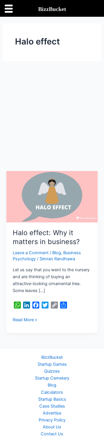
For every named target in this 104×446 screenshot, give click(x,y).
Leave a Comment (31, 252)
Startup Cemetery (52, 378)
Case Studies (52, 406)
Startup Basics (52, 399)
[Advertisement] (52, 116)
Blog (56, 252)
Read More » (25, 319)
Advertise (52, 413)
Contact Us (52, 433)
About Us (52, 427)
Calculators (52, 392)
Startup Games (52, 364)
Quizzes (52, 371)
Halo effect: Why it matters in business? (46, 237)
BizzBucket (52, 357)
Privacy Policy (52, 420)
